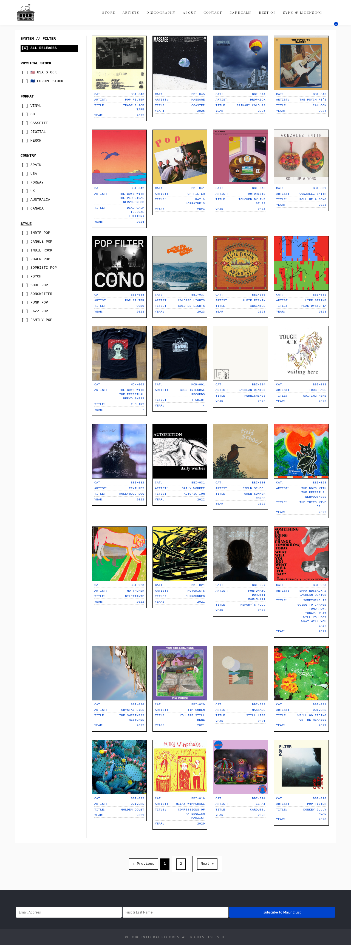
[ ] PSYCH (31, 276)
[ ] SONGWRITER (37, 294)
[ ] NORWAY (33, 183)
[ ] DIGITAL (34, 132)
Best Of (267, 12)
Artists (131, 12)
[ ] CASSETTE (35, 123)
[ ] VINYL (31, 106)
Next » (207, 864)
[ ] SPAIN (31, 165)
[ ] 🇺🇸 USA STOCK (39, 72)
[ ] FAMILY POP (37, 320)
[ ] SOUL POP (35, 285)
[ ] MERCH (31, 141)
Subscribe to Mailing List (282, 912)
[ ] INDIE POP (36, 233)
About (189, 12)
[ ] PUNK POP (35, 302)
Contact (212, 12)
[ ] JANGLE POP (37, 242)
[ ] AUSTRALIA (36, 200)
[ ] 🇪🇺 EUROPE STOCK (42, 81)
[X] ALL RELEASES (39, 48)
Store (108, 12)
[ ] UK (28, 191)
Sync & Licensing (302, 12)
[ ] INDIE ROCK (37, 250)
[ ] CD (28, 114)
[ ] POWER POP (36, 259)
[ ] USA (29, 174)
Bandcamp (241, 12)
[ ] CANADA (33, 209)
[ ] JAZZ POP (35, 311)
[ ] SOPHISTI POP (39, 268)
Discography (161, 12)
